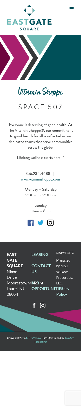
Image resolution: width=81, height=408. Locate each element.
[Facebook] (34, 305)
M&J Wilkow (33, 338)
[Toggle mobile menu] (72, 7)
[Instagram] (42, 305)
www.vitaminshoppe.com (40, 179)
